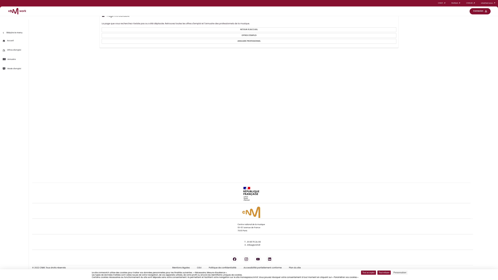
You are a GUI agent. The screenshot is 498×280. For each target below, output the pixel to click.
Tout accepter (368, 272)
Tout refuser (384, 272)
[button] (480, 11)
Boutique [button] (454, 3)
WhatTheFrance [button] (487, 3)
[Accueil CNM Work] (17, 11)
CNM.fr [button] (440, 3)
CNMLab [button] (469, 3)
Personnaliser (399, 272)
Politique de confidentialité (222, 268)
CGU (199, 268)
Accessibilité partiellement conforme (263, 268)
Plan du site (295, 268)
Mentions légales (181, 268)
